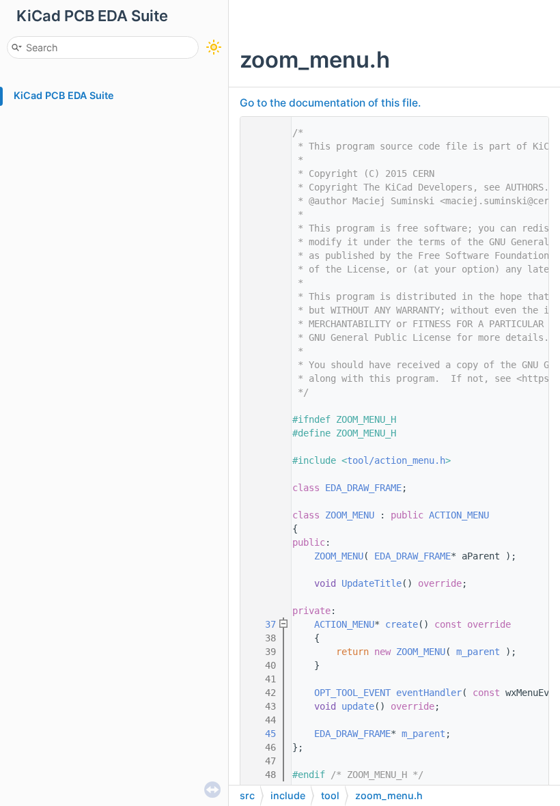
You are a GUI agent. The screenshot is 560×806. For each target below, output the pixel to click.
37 (262, 624)
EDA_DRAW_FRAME (363, 487)
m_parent (478, 651)
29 (262, 515)
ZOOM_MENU (349, 515)
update (357, 706)
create (401, 624)
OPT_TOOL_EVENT (352, 692)
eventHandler (429, 692)
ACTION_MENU (459, 515)
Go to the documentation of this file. (330, 102)
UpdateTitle (371, 583)
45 (262, 733)
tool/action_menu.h (396, 460)
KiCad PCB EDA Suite (64, 95)
